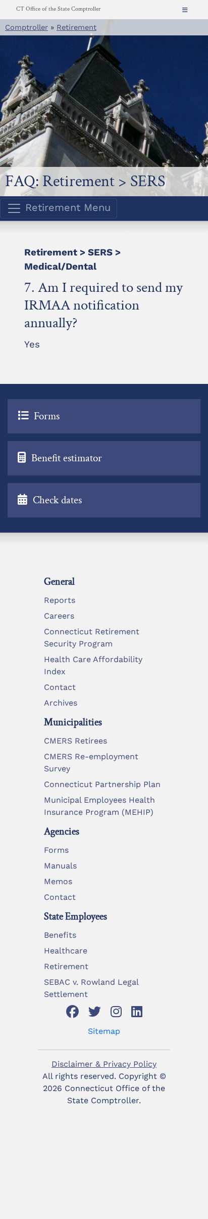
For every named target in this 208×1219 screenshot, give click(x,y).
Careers (59, 616)
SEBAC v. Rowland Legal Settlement (91, 988)
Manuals (60, 865)
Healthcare (65, 950)
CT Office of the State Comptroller (58, 9)
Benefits (60, 935)
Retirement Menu (66, 207)
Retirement (76, 27)
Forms (56, 850)
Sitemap (104, 1031)
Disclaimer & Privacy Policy (104, 1064)
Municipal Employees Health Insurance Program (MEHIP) (99, 806)
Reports (59, 600)
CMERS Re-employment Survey (91, 762)
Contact (60, 687)
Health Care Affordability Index (93, 665)
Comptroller (26, 27)
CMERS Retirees (75, 741)
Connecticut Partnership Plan (102, 784)
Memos (58, 881)
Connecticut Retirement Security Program (91, 637)
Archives (60, 703)
